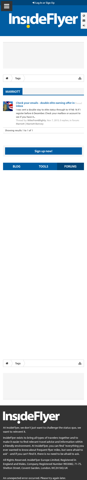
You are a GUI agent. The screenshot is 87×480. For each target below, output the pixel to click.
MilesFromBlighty (37, 120)
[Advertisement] (43, 217)
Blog (16, 166)
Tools (43, 166)
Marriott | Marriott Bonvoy (30, 123)
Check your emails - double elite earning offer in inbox (45, 104)
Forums (70, 166)
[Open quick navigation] (80, 78)
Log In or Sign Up (45, 2)
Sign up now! (43, 151)
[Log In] (84, 25)
